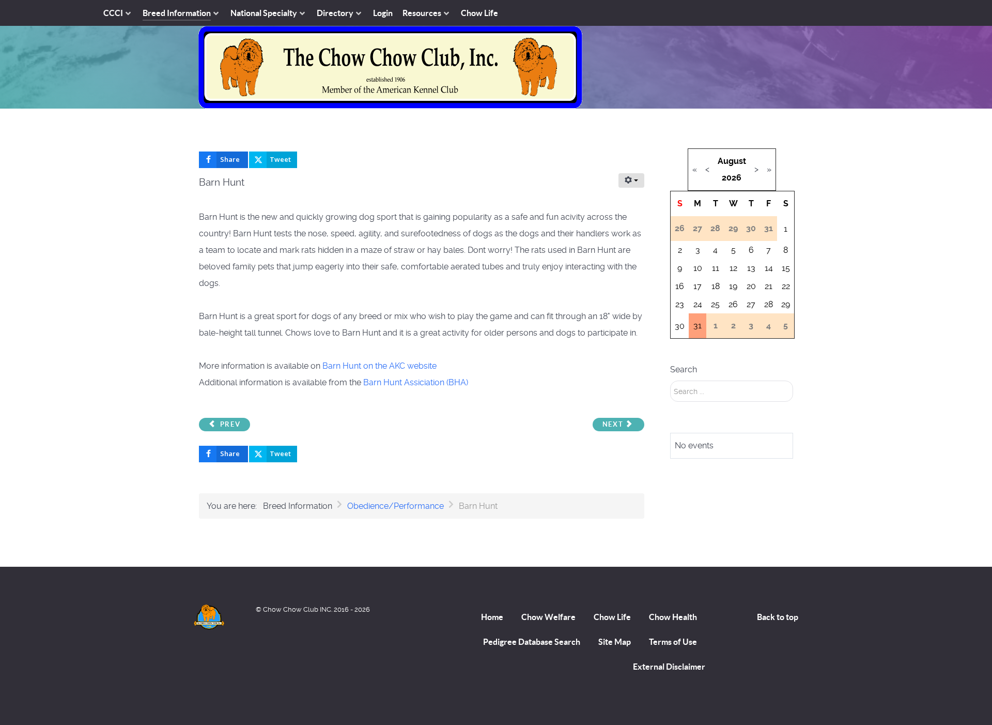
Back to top (777, 617)
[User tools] (631, 180)
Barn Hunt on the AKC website (379, 366)
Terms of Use (673, 641)
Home (492, 617)
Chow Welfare (548, 617)
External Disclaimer (669, 666)
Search (683, 369)
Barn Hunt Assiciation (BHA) (415, 382)
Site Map (614, 641)
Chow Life (612, 617)
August (732, 161)
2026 (731, 178)
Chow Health (673, 617)
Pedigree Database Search (531, 641)
